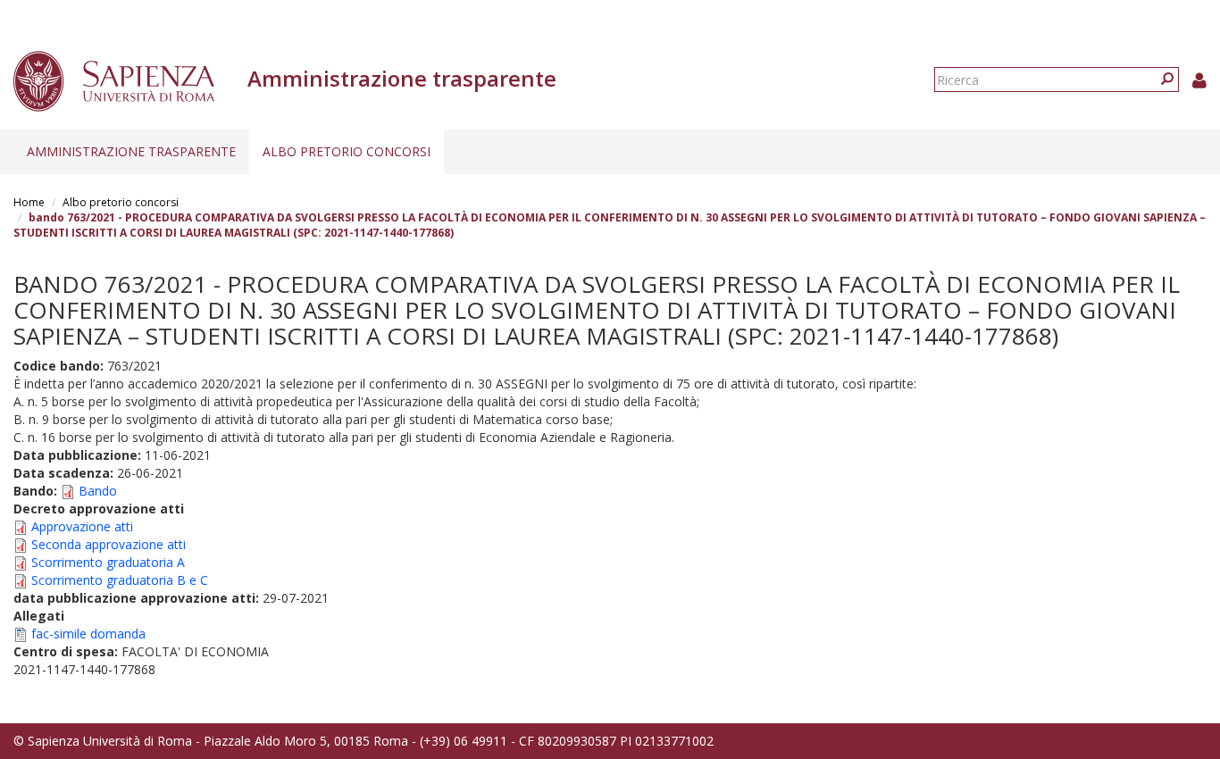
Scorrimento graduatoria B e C (119, 579)
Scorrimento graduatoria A (108, 562)
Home (29, 202)
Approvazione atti (82, 526)
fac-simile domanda (88, 633)
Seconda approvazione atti (108, 544)
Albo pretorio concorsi (346, 151)
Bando (98, 490)
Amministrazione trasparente (131, 151)
